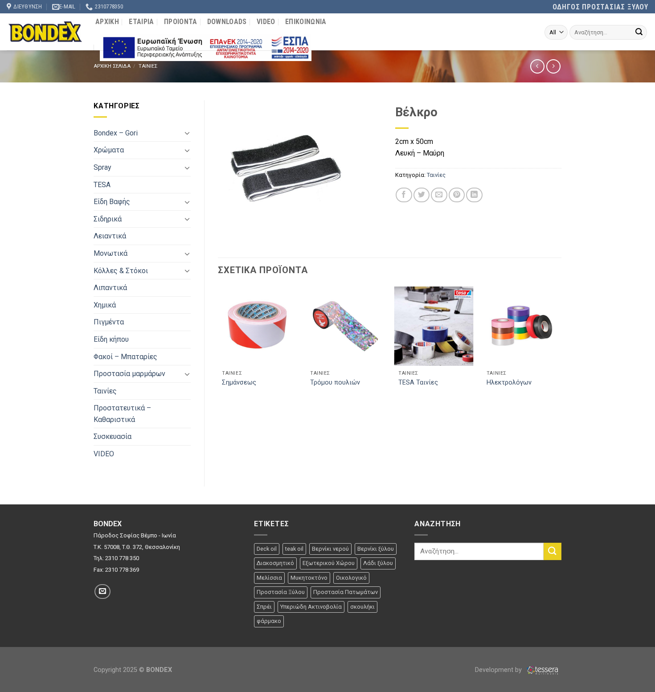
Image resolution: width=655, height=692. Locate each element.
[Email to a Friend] (439, 195)
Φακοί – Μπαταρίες (125, 356)
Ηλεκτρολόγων (509, 382)
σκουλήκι (362, 606)
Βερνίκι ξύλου (375, 548)
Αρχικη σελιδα (112, 66)
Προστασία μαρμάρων (129, 373)
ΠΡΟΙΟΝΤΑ (180, 21)
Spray (102, 167)
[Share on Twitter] (421, 195)
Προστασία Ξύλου (281, 592)
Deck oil (267, 548)
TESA (102, 184)
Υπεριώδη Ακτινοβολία (311, 606)
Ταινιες (148, 66)
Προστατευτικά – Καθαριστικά (122, 414)
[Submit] (639, 32)
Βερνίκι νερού (330, 548)
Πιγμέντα (109, 322)
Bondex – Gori (116, 133)
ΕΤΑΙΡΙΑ (141, 21)
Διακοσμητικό (275, 563)
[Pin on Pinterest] (457, 195)
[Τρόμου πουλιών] (345, 326)
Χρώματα (109, 150)
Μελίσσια (269, 577)
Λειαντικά (110, 236)
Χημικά (105, 305)
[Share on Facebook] (404, 195)
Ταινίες (105, 391)
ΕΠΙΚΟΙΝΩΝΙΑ (306, 21)
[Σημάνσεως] (257, 326)
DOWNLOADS (227, 21)
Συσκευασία (112, 436)
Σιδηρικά (108, 219)
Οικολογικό (351, 577)
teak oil (294, 548)
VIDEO (266, 21)
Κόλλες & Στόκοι (121, 270)
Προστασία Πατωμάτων (345, 592)
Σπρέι (264, 606)
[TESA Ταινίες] (433, 326)
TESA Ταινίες (418, 382)
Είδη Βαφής (112, 201)
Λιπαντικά (110, 287)
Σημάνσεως (239, 382)
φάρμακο (269, 621)
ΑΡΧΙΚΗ (107, 21)
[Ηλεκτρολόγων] (521, 326)
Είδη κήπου (111, 339)
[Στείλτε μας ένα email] (102, 591)
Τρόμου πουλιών (335, 382)
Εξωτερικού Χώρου (329, 563)
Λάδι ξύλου (378, 563)
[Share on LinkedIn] (474, 195)
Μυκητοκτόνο (309, 577)
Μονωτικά (110, 253)
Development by (499, 670)
